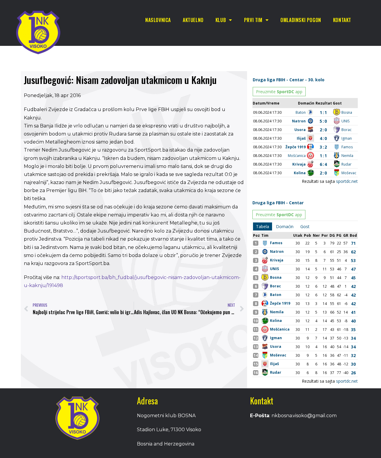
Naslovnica (158, 20)
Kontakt (342, 20)
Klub (221, 20)
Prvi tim (253, 20)
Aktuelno (193, 20)
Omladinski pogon (300, 20)
